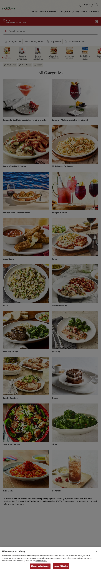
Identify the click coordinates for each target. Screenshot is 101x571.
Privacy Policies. (41, 561)
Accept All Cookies (61, 566)
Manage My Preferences (40, 566)
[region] (50, 559)
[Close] (97, 551)
